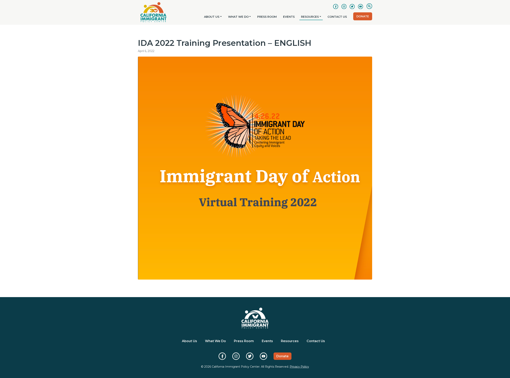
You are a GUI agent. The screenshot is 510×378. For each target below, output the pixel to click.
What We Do (238, 17)
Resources (310, 17)
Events (289, 17)
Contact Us (337, 17)
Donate (362, 16)
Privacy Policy (299, 366)
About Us (211, 17)
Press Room (267, 17)
